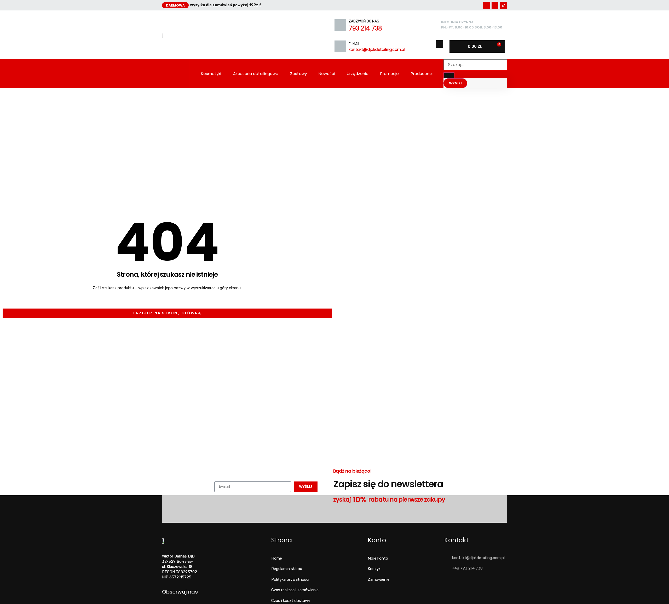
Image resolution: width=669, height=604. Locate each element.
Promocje (389, 73)
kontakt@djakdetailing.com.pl (377, 49)
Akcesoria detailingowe (255, 73)
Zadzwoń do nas (364, 21)
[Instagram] (495, 5)
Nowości (327, 73)
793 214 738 (365, 28)
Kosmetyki (211, 73)
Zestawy (298, 73)
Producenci (421, 73)
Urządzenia (357, 73)
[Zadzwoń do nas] (340, 25)
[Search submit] (448, 75)
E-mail (354, 44)
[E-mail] (340, 46)
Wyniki (455, 83)
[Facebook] (486, 5)
